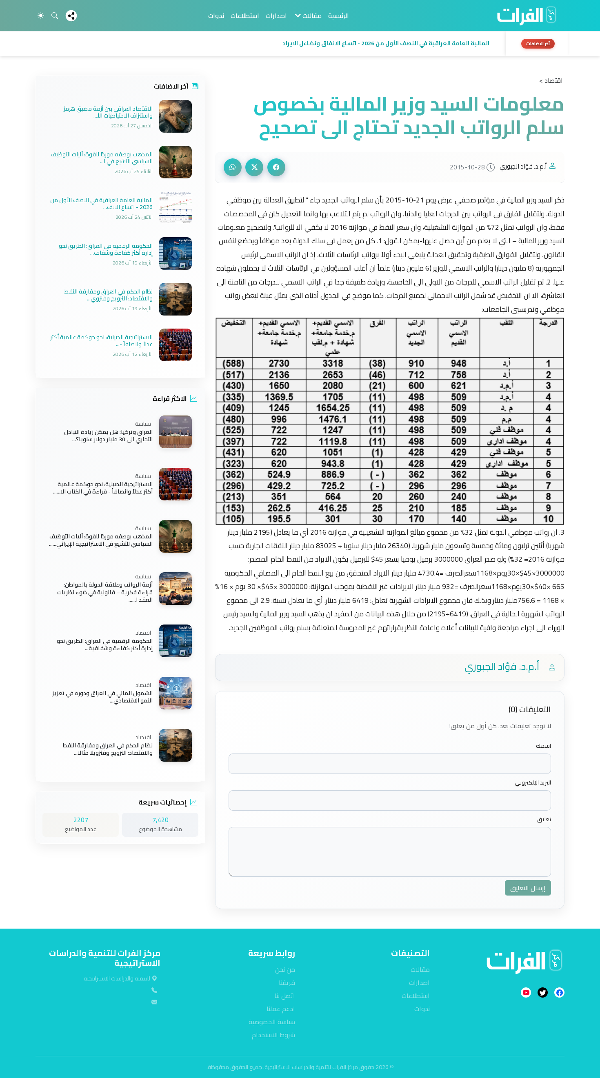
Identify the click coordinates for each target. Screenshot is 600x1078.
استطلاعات (245, 15)
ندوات (216, 15)
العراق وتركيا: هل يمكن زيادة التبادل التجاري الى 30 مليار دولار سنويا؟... (108, 435)
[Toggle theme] (41, 15)
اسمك (543, 746)
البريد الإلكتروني (533, 782)
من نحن (285, 969)
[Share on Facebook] (276, 167)
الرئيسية (338, 15)
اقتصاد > (551, 80)
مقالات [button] (311, 15)
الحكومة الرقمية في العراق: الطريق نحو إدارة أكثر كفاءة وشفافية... (105, 644)
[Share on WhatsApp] (233, 167)
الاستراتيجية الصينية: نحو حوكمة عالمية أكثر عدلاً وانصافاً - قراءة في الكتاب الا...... (103, 487)
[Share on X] (254, 167)
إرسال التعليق (528, 888)
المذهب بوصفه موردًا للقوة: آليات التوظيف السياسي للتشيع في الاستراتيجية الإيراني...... (101, 540)
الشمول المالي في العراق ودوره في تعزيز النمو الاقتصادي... (102, 696)
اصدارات (276, 15)
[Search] (54, 15)
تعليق (544, 819)
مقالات (420, 969)
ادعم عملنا (281, 1008)
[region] (300, 43)
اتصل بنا (284, 995)
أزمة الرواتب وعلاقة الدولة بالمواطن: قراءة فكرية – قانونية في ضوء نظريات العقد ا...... (105, 592)
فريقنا (287, 982)
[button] (268, 43)
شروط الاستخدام (273, 1035)
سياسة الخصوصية (272, 1022)
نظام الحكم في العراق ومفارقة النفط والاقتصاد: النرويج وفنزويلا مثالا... (108, 749)
